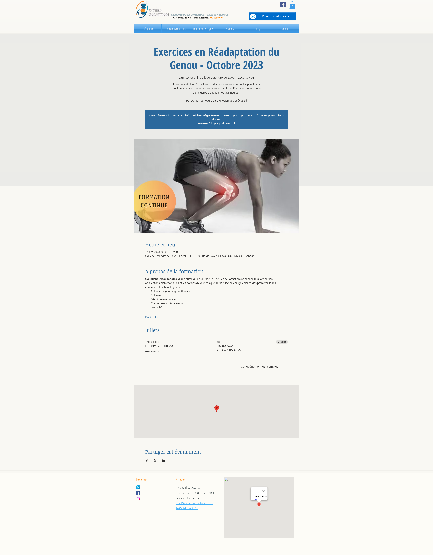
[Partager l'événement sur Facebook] (147, 460)
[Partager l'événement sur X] (155, 460)
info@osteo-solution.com (194, 503)
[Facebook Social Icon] (138, 493)
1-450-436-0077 (187, 508)
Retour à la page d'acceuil (216, 124)
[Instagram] (138, 499)
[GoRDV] (138, 487)
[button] (292, 5)
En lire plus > (153, 317)
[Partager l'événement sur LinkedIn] (163, 460)
